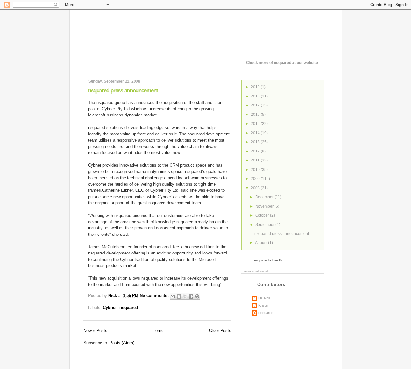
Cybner (110, 307)
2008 (256, 188)
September (265, 224)
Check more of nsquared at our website (282, 62)
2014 (256, 133)
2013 (256, 142)
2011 (256, 160)
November (265, 206)
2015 (256, 123)
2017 (256, 105)
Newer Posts (95, 330)
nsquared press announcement (123, 91)
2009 (256, 178)
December (265, 197)
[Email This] (173, 296)
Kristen (263, 305)
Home (158, 330)
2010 (256, 169)
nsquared (128, 307)
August (261, 242)
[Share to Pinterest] (197, 296)
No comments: (155, 295)
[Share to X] (185, 296)
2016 (256, 114)
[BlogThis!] (179, 296)
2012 (256, 151)
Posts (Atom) (121, 342)
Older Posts (220, 330)
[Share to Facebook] (191, 296)
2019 (256, 87)
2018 (256, 96)
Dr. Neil (264, 298)
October (262, 215)
